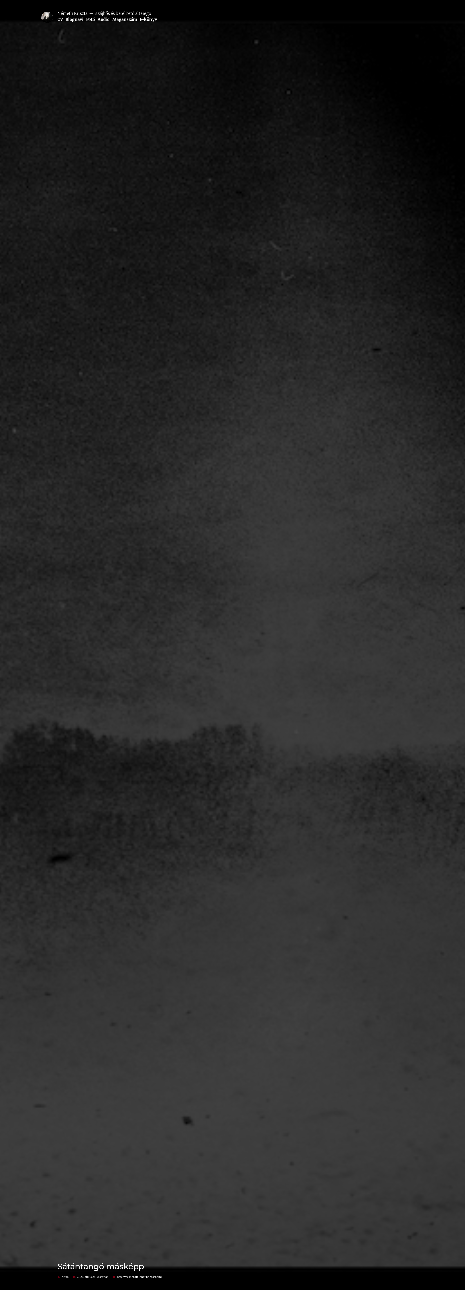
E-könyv (148, 19)
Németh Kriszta (72, 13)
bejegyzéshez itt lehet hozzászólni (139, 1277)
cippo (65, 1277)
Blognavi (74, 19)
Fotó (90, 19)
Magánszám (124, 19)
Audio (103, 19)
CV (60, 19)
